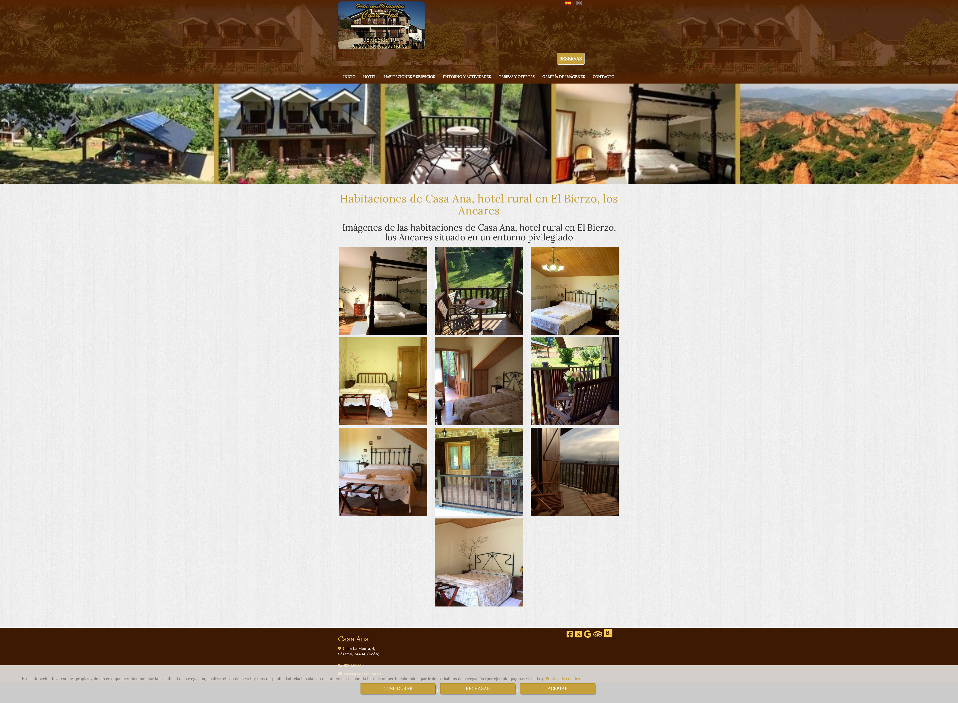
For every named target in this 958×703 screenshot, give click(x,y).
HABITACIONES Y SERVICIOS (409, 76)
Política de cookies (563, 678)
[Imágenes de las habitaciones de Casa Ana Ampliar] (479, 381)
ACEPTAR (558, 688)
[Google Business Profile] (587, 635)
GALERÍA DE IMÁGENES (563, 76)
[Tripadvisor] (597, 635)
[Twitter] (578, 635)
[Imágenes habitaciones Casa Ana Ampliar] (383, 291)
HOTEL (369, 76)
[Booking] (608, 635)
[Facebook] (570, 635)
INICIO (349, 76)
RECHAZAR (478, 688)
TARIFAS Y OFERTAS (517, 76)
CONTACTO (603, 76)
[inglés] (580, 3)
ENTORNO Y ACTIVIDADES (467, 76)
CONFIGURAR (398, 688)
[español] (569, 3)
